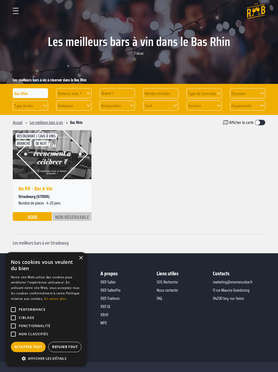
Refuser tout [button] (65, 346)
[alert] (46, 309)
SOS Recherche (167, 282)
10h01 (104, 315)
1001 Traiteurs (110, 298)
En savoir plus (55, 298)
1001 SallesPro (110, 290)
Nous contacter (167, 290)
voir (32, 217)
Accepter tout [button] (28, 346)
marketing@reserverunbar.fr (232, 282)
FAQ (159, 298)
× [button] (81, 258)
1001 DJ (105, 306)
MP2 (103, 323)
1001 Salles (108, 282)
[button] (73, 93)
